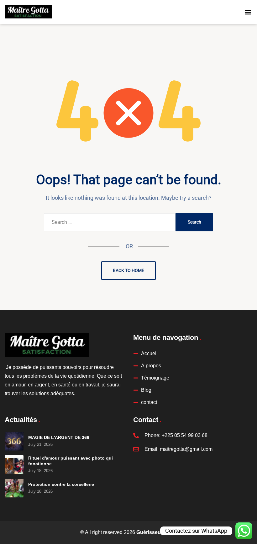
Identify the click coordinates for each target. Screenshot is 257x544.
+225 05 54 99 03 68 (184, 435)
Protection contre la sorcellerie (61, 484)
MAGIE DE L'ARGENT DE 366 (58, 437)
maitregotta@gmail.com (186, 449)
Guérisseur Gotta (156, 532)
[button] (248, 12)
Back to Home (128, 270)
